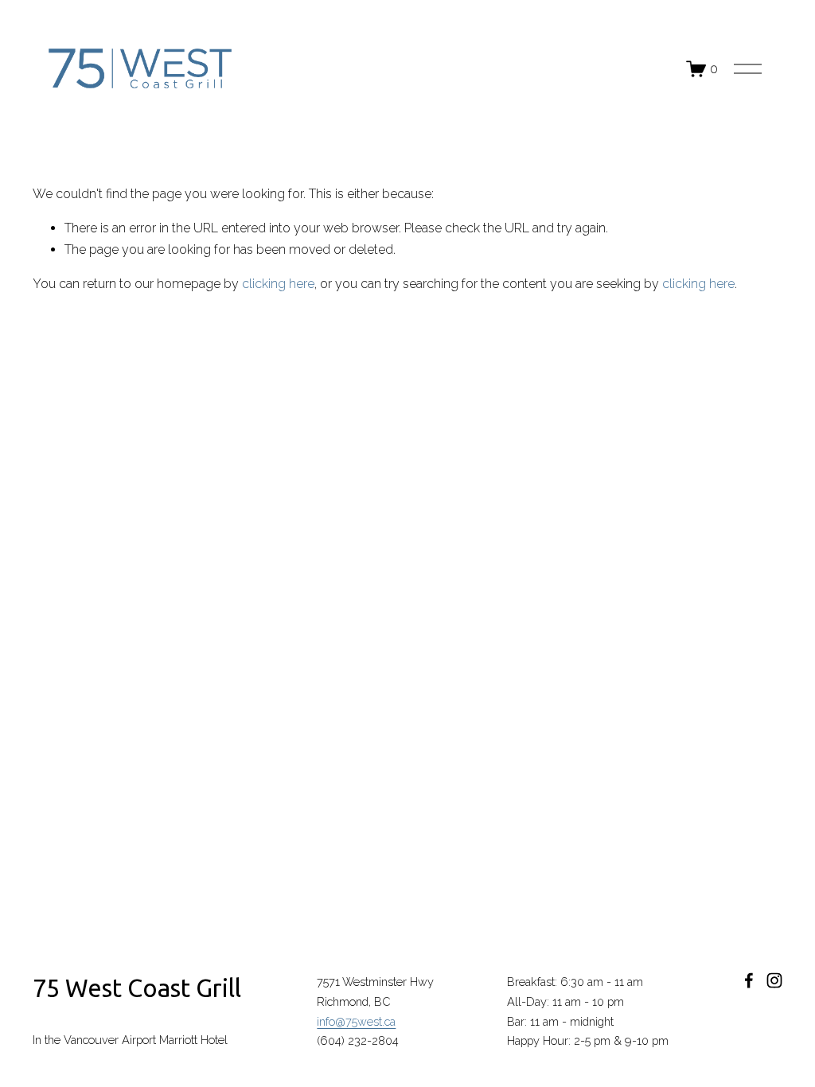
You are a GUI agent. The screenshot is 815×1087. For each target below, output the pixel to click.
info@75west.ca (356, 1021)
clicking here (278, 283)
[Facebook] (749, 980)
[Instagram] (774, 980)
